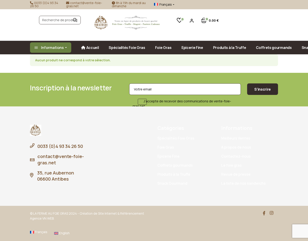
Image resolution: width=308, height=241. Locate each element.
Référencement (132, 213)
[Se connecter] (192, 20)
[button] (160, 4)
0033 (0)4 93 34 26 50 (44, 4)
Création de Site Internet (98, 213)
